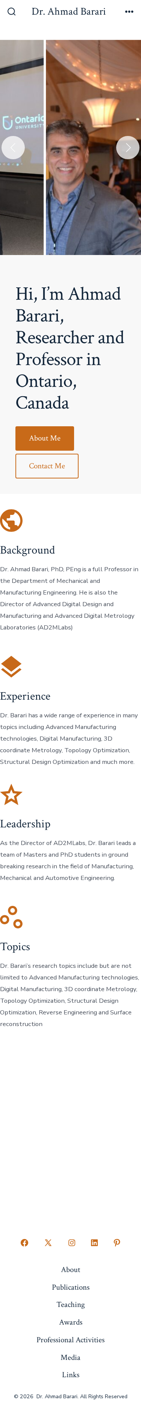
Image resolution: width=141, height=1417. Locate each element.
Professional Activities (70, 1340)
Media (70, 1357)
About (70, 1270)
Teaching (70, 1304)
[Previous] (13, 147)
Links (70, 1375)
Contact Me (47, 466)
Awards (70, 1322)
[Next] (127, 147)
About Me (45, 438)
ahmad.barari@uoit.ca (70, 1094)
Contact (70, 1173)
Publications (70, 1287)
